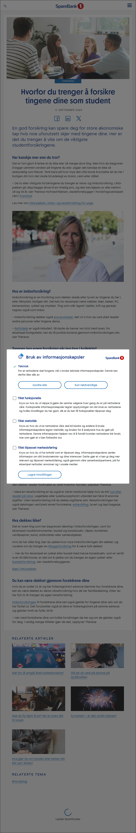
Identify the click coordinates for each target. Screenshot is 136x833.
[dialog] (68, 416)
